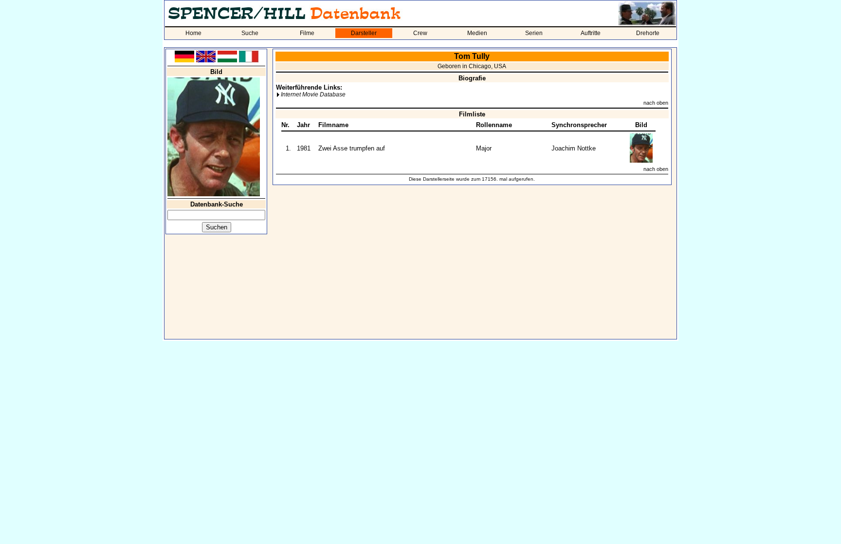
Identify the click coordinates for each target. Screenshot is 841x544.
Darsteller (364, 33)
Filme (307, 33)
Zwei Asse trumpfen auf (351, 148)
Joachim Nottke (573, 148)
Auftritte (591, 33)
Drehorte (647, 33)
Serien (534, 33)
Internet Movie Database (313, 94)
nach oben (655, 103)
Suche (249, 33)
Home (193, 33)
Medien (477, 33)
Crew (420, 33)
